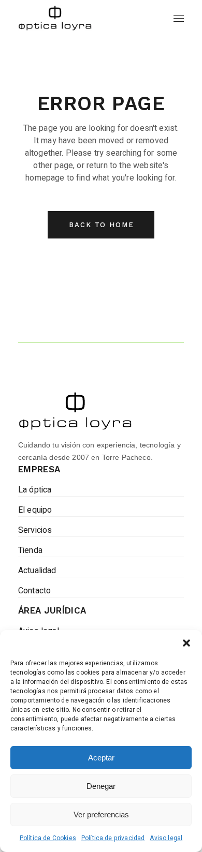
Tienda (30, 550)
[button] (186, 643)
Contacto (34, 591)
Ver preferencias (101, 814)
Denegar (101, 786)
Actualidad (37, 570)
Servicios (35, 530)
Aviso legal (166, 838)
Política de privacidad (113, 838)
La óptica (34, 490)
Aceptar (101, 757)
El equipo (35, 510)
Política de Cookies (48, 838)
